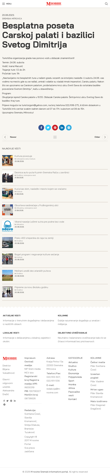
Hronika (72, 384)
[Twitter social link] (48, 127)
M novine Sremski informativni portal (49, 471)
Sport (71, 380)
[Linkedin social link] (62, 127)
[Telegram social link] (69, 127)
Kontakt (72, 399)
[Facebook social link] (41, 127)
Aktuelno (20, 208)
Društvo (19, 175)
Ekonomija (73, 373)
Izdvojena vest (22, 159)
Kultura (32, 159)
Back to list (55, 137)
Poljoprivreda (75, 376)
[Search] (106, 4)
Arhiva (71, 388)
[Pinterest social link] (55, 127)
